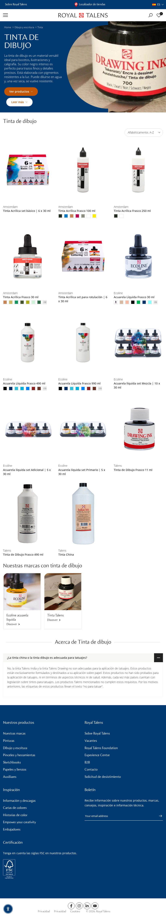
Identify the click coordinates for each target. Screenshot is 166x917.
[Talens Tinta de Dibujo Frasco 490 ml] (27, 513)
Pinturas (8, 741)
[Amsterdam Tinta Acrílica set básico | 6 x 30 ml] (27, 170)
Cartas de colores (15, 808)
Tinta (40, 27)
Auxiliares (9, 777)
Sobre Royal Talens (16, 4)
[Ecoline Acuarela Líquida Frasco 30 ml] (138, 256)
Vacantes (91, 741)
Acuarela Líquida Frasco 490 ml (24, 383)
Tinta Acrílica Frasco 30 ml (20, 297)
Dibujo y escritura (24, 27)
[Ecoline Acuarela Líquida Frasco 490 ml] (27, 342)
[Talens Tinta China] (82, 513)
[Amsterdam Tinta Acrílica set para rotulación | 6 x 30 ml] (82, 256)
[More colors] (44, 302)
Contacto (91, 769)
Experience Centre (97, 755)
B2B (87, 762)
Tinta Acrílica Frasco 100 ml (76, 211)
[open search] (150, 15)
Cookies (75, 911)
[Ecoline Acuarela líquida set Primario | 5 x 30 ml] (82, 428)
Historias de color (15, 815)
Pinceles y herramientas (19, 755)
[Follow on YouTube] (95, 905)
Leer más (17, 102)
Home (7, 27)
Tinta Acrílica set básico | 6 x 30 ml (27, 211)
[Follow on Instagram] (79, 905)
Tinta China (66, 554)
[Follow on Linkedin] (87, 905)
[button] (158, 4)
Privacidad (44, 911)
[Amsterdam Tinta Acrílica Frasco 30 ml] (27, 256)
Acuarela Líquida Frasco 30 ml (134, 297)
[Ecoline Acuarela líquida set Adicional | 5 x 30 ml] (27, 428)
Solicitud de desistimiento (103, 777)
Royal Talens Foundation (101, 748)
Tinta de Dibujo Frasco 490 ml (23, 554)
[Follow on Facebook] (71, 905)
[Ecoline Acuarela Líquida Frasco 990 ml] (82, 342)
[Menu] (27, 15)
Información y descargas (19, 801)
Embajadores (11, 829)
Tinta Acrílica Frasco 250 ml (132, 211)
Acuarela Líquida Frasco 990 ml (79, 383)
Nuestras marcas (14, 733)
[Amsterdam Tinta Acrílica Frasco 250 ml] (138, 170)
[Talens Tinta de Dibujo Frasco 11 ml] (138, 428)
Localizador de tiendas (92, 4)
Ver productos (19, 91)
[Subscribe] (158, 816)
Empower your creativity (19, 822)
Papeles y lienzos (14, 769)
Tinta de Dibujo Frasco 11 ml (133, 470)
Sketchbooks (12, 762)
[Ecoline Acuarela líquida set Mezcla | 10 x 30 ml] (138, 342)
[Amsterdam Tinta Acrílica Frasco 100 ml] (82, 170)
